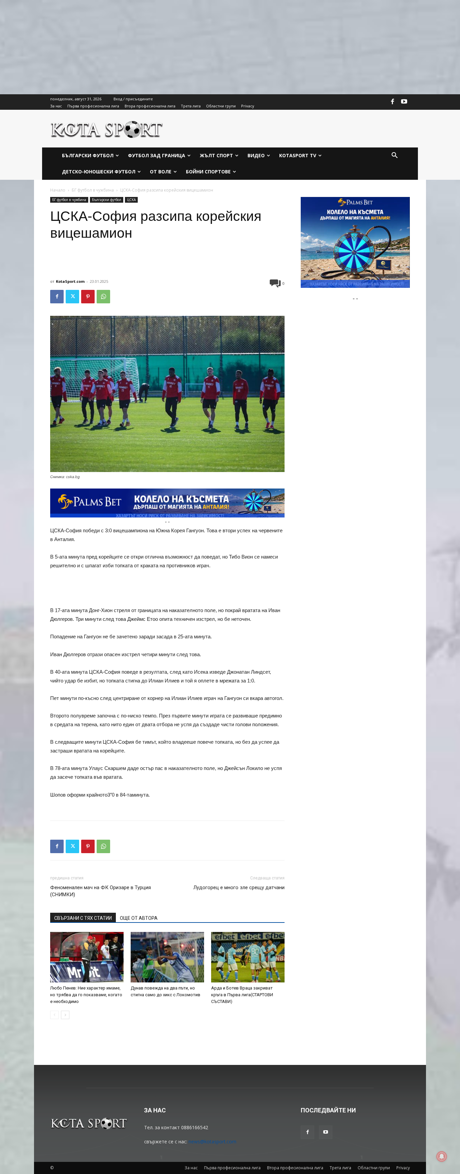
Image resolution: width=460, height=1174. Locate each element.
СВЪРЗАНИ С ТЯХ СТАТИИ (83, 918)
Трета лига (340, 1168)
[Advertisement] (202, 47)
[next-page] (65, 1015)
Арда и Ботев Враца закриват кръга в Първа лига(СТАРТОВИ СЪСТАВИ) (242, 994)
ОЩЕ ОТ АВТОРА (139, 918)
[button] (395, 155)
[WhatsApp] (103, 296)
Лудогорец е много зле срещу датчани (239, 887)
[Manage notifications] (441, 1156)
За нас (191, 1168)
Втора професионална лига (295, 1168)
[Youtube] (404, 102)
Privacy (403, 1168)
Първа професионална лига (232, 1168)
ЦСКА (131, 199)
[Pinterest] (88, 296)
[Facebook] (392, 102)
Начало (57, 190)
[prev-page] (54, 1015)
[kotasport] (107, 128)
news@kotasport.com (212, 1141)
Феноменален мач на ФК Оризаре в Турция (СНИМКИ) (100, 891)
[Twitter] (72, 296)
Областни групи (374, 1168)
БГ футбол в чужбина (93, 190)
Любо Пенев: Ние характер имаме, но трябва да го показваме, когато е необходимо (86, 994)
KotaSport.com (70, 281)
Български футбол (106, 199)
